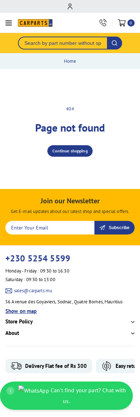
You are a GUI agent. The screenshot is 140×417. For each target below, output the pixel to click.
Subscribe (119, 227)
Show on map (21, 311)
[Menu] (8, 23)
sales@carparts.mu (33, 291)
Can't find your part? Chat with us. (67, 395)
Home (70, 61)
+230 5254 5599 (37, 258)
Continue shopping (70, 150)
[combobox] (63, 43)
